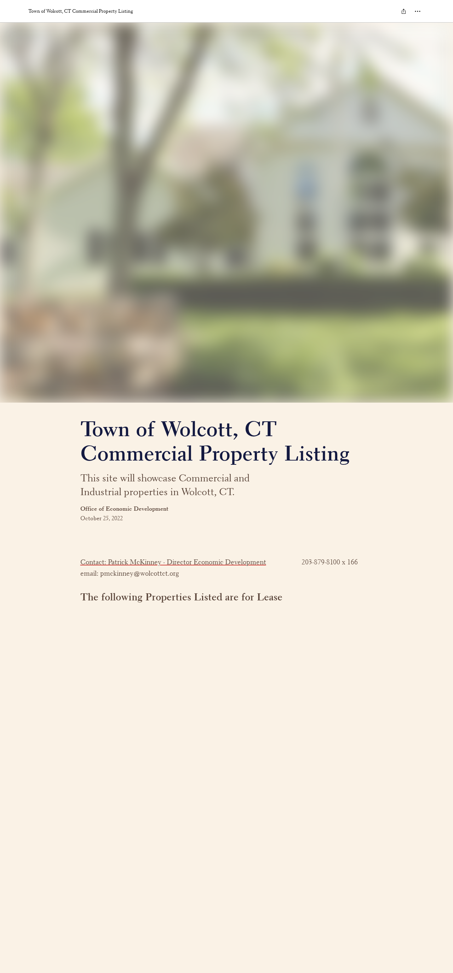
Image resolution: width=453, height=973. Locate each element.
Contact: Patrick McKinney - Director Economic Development (173, 562)
